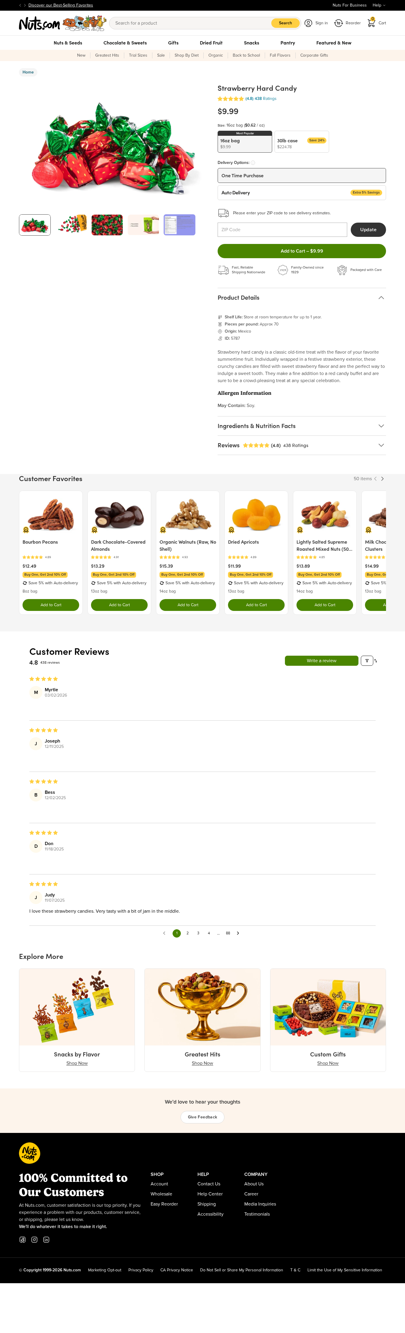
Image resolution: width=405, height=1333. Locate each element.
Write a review (322, 660)
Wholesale (161, 1194)
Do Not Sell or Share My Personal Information (241, 1270)
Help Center (210, 1194)
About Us (254, 1184)
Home (28, 72)
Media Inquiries (260, 1204)
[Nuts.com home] (63, 23)
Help (377, 5)
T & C (295, 1270)
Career (251, 1194)
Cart (378, 21)
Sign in (321, 23)
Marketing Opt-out (104, 1270)
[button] (231, 98)
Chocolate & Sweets (125, 43)
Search (285, 23)
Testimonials (257, 1214)
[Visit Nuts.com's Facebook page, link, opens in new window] (22, 1239)
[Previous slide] (20, 5)
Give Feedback (202, 1117)
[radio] (245, 142)
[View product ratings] (51, 557)
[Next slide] (25, 5)
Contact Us (208, 1184)
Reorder (353, 23)
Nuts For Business (350, 5)
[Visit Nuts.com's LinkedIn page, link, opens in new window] (46, 1239)
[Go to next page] (239, 933)
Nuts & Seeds (68, 43)
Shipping (206, 1204)
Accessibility (210, 1214)
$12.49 (29, 566)
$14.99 (372, 566)
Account (159, 1184)
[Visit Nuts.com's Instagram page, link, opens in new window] (34, 1239)
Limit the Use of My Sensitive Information (344, 1270)
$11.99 (234, 566)
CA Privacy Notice (176, 1270)
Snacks (251, 43)
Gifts (173, 43)
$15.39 (166, 566)
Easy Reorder (164, 1204)
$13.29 (97, 566)
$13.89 (303, 566)
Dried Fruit (211, 43)
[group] (35, 224)
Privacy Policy (140, 1270)
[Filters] (367, 661)
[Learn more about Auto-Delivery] (253, 162)
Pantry (287, 43)
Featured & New (333, 43)
